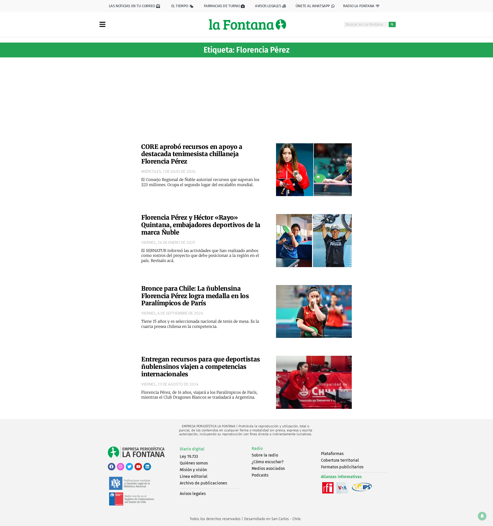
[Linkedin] (147, 466)
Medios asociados (268, 468)
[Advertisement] (246, 98)
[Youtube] (138, 466)
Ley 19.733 (189, 456)
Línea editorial (193, 476)
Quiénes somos (194, 463)
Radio (257, 448)
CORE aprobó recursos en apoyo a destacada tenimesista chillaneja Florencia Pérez (191, 154)
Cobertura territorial (340, 460)
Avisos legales (193, 493)
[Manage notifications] (482, 516)
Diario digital (192, 449)
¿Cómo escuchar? (267, 461)
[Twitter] (129, 466)
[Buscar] (392, 24)
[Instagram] (120, 466)
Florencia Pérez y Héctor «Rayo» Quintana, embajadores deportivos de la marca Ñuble (200, 225)
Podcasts (260, 475)
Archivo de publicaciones (203, 483)
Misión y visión (193, 469)
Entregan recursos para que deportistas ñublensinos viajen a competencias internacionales (200, 366)
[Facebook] (111, 466)
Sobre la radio (265, 455)
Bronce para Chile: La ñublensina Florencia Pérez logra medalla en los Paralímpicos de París (195, 296)
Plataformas (332, 453)
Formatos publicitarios (342, 466)
